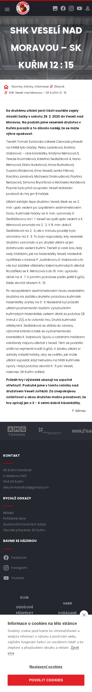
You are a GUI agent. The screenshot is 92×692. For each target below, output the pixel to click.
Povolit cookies (46, 680)
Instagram (19, 568)
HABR (67, 603)
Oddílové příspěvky (24, 610)
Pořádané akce (14, 518)
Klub (24, 597)
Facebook (18, 557)
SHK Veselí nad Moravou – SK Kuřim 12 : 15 (37, 93)
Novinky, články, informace (30, 86)
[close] (84, 614)
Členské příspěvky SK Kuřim (24, 530)
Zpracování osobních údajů (24, 524)
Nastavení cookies (45, 667)
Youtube (17, 578)
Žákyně (59, 86)
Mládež (8, 513)
